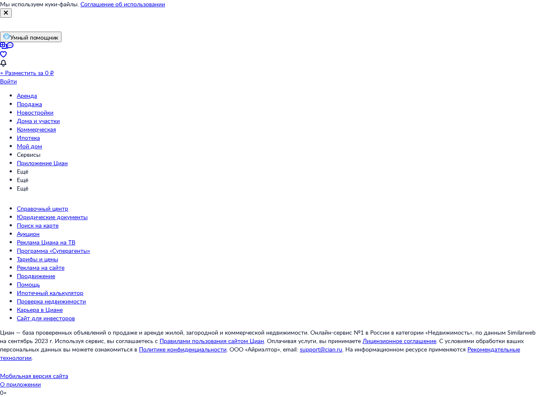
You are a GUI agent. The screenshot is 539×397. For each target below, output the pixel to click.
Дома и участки (38, 121)
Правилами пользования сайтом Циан (212, 341)
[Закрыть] (6, 13)
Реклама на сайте (40, 267)
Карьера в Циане (40, 310)
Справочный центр (42, 208)
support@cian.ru (321, 349)
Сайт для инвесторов (46, 318)
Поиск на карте (38, 225)
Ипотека (28, 138)
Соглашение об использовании (122, 4)
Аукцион (28, 234)
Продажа (29, 104)
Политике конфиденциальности (183, 349)
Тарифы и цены (37, 259)
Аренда (27, 95)
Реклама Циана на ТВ (46, 242)
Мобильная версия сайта (34, 376)
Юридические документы (52, 217)
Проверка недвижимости (51, 301)
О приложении (20, 384)
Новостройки (35, 112)
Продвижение (36, 276)
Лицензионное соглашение (399, 341)
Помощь (28, 284)
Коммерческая (36, 129)
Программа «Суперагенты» (53, 251)
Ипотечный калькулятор (50, 293)
